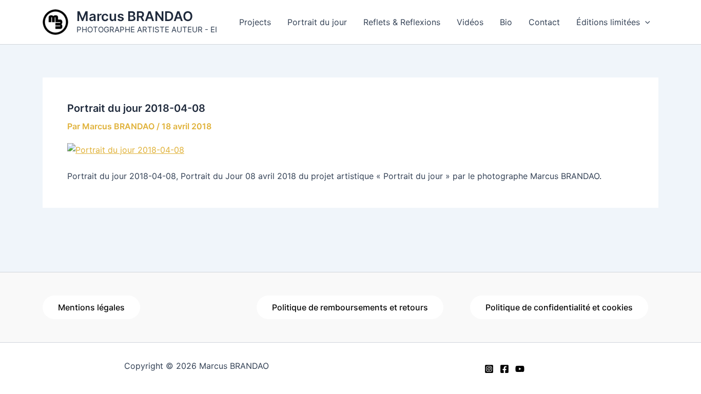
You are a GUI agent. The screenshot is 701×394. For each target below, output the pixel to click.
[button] (645, 22)
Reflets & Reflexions (401, 22)
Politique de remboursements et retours (350, 307)
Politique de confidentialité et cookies (559, 307)
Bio (506, 22)
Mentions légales (91, 307)
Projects (255, 22)
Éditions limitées (608, 22)
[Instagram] (489, 368)
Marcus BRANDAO (134, 16)
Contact (544, 22)
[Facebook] (504, 368)
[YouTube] (519, 368)
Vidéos (470, 22)
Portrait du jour (317, 22)
